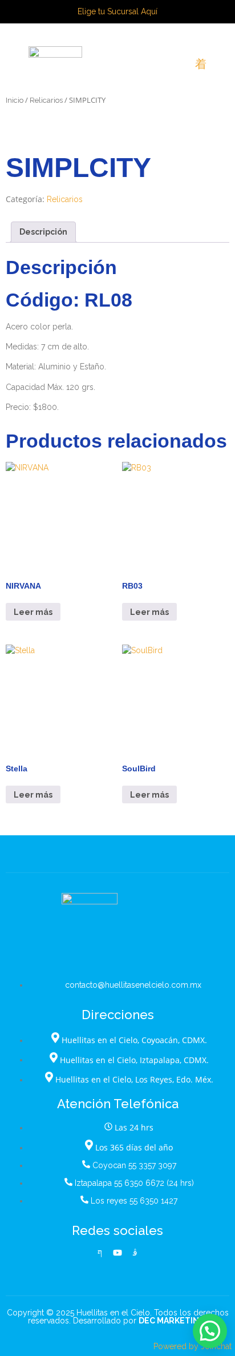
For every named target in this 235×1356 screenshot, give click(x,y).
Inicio (14, 100)
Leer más (33, 612)
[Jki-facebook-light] (99, 1252)
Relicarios (46, 100)
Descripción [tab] (43, 231)
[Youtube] (117, 1252)
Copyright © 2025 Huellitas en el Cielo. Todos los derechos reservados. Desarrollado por (118, 1316)
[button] (210, 1331)
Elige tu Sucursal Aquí (117, 11)
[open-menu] (200, 64)
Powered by (192, 1346)
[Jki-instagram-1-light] (135, 1252)
